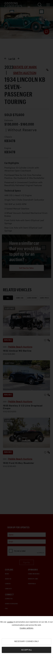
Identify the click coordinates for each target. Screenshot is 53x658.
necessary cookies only (26, 641)
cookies (10, 622)
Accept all (26, 650)
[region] (26, 637)
